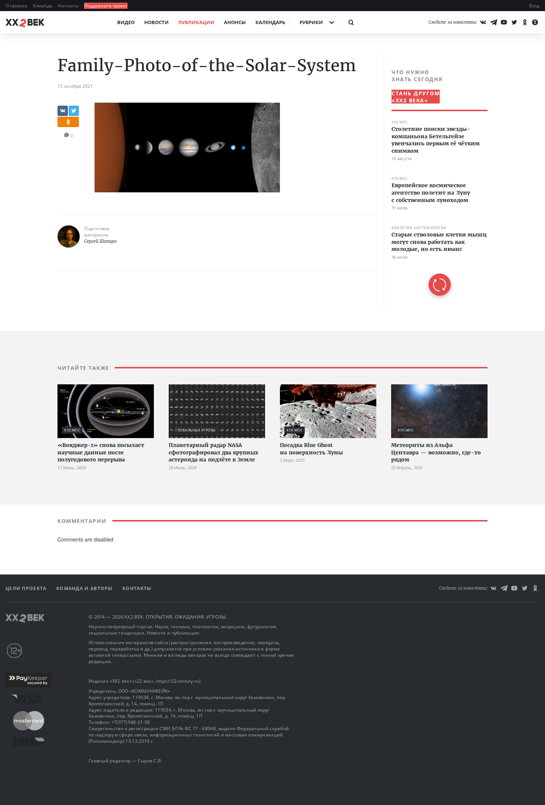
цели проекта (27, 588)
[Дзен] (535, 22)
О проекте (17, 6)
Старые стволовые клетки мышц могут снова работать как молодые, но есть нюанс (439, 241)
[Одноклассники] (524, 22)
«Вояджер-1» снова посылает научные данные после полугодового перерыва (100, 452)
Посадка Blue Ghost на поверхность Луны (311, 449)
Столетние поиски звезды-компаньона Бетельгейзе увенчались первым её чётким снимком (436, 140)
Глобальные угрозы (195, 430)
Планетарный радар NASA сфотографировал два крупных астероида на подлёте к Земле (213, 452)
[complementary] (436, 182)
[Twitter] (514, 22)
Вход (534, 6)
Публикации (196, 22)
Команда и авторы (85, 588)
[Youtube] (503, 22)
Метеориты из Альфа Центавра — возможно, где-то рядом (436, 452)
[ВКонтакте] (483, 22)
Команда (43, 6)
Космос (399, 122)
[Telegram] (493, 22)
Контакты (69, 6)
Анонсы (235, 22)
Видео (126, 22)
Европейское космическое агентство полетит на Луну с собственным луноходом (431, 192)
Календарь (270, 22)
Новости (156, 22)
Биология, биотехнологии (419, 227)
